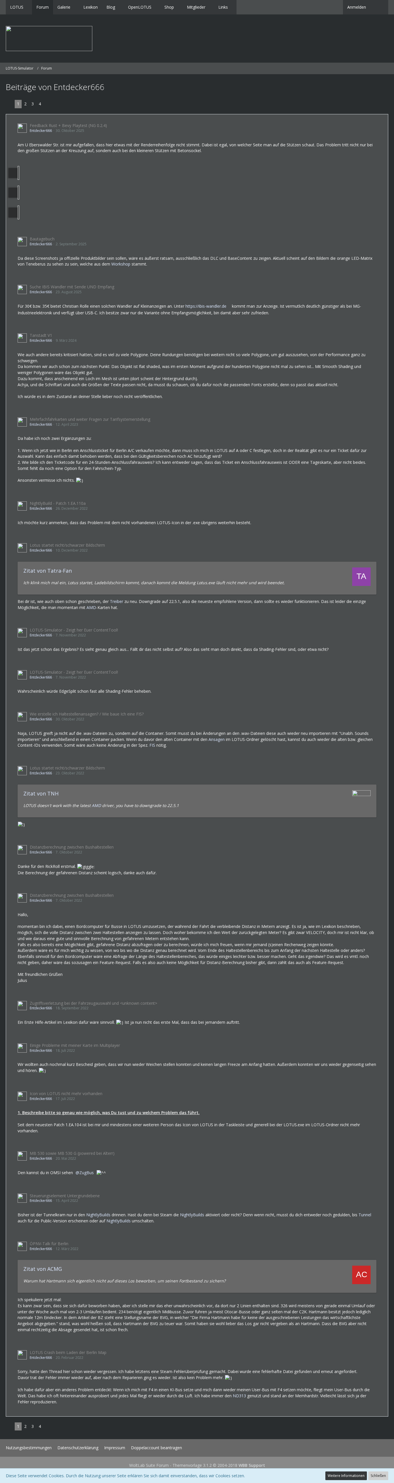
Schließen (378, 1475)
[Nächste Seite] (48, 104)
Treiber (116, 601)
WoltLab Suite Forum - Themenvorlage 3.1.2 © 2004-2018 (197, 1465)
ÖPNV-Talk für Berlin (49, 1243)
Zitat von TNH (41, 793)
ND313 (239, 1395)
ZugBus (86, 1172)
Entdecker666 (41, 130)
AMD (91, 607)
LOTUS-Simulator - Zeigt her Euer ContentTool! (74, 630)
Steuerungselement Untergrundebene (65, 1195)
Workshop (120, 264)
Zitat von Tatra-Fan (47, 570)
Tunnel (365, 1214)
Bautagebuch (42, 239)
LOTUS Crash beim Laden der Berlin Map (68, 1352)
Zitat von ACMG (42, 1268)
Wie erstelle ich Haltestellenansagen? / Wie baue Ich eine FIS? (87, 714)
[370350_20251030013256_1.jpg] (18, 192)
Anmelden (356, 7)
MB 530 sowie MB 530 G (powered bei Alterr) (72, 1153)
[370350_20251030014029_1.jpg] (18, 212)
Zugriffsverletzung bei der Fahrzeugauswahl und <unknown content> (93, 1003)
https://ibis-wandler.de (205, 306)
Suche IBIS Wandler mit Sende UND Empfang (72, 286)
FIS (152, 745)
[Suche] (379, 7)
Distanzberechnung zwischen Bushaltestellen (72, 847)
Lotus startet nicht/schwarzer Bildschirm (67, 545)
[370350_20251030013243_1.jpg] (18, 173)
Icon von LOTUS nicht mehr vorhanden (66, 1093)
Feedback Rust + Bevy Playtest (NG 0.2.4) (68, 125)
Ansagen (217, 739)
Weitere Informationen (346, 1475)
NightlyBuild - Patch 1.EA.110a (58, 503)
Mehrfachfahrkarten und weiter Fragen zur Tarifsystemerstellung (90, 419)
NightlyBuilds (98, 1214)
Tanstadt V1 (41, 335)
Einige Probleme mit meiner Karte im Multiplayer (75, 1045)
